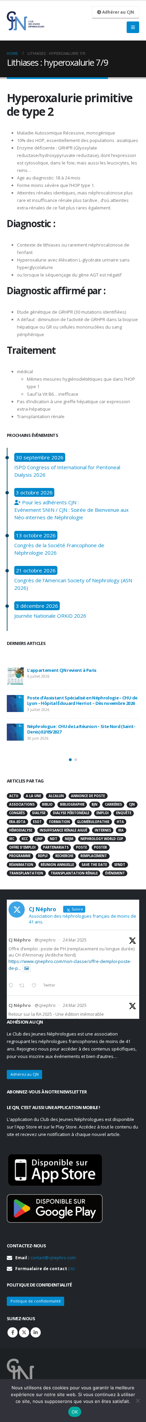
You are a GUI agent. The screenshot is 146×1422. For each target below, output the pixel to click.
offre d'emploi (22, 847)
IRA (121, 830)
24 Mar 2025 (75, 940)
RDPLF (43, 856)
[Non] (137, 1400)
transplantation (26, 873)
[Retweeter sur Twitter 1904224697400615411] (24, 985)
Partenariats (56, 847)
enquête (123, 813)
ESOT (37, 822)
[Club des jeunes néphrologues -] (25, 20)
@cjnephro (45, 940)
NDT (53, 839)
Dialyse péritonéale (71, 813)
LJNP (39, 839)
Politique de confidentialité (36, 1301)
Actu (13, 796)
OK (75, 1412)
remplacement (93, 856)
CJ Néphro (19, 940)
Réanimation (21, 865)
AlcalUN (56, 796)
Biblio (47, 804)
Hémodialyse (20, 830)
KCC (25, 839)
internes (103, 830)
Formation (59, 822)
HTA (120, 822)
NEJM (69, 839)
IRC (11, 839)
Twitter (24, 1332)
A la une (33, 796)
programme (20, 856)
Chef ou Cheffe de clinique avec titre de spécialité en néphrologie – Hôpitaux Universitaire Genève (81, 736)
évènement (115, 873)
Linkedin (36, 1332)
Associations (22, 804)
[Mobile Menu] (133, 27)
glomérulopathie (93, 822)
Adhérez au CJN (25, 1074)
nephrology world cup (101, 839)
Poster (100, 847)
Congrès (17, 813)
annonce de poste (88, 796)
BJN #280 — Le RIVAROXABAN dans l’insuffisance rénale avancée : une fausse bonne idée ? (76, 707)
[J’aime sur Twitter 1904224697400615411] (36, 985)
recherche (64, 856)
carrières (113, 804)
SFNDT (119, 865)
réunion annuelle (57, 865)
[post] (15, 675)
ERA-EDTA (17, 822)
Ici (73, 1268)
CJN (132, 804)
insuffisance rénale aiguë (63, 830)
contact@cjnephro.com (53, 1258)
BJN (94, 804)
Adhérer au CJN (117, 12)
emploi (102, 813)
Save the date (94, 865)
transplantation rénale (74, 873)
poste (81, 847)
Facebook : (12, 1332)
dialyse (38, 813)
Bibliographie (72, 804)
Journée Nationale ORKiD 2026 (50, 615)
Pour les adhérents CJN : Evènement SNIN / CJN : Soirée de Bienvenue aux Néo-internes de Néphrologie (71, 510)
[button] (70, 760)
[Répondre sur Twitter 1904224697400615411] (12, 985)
